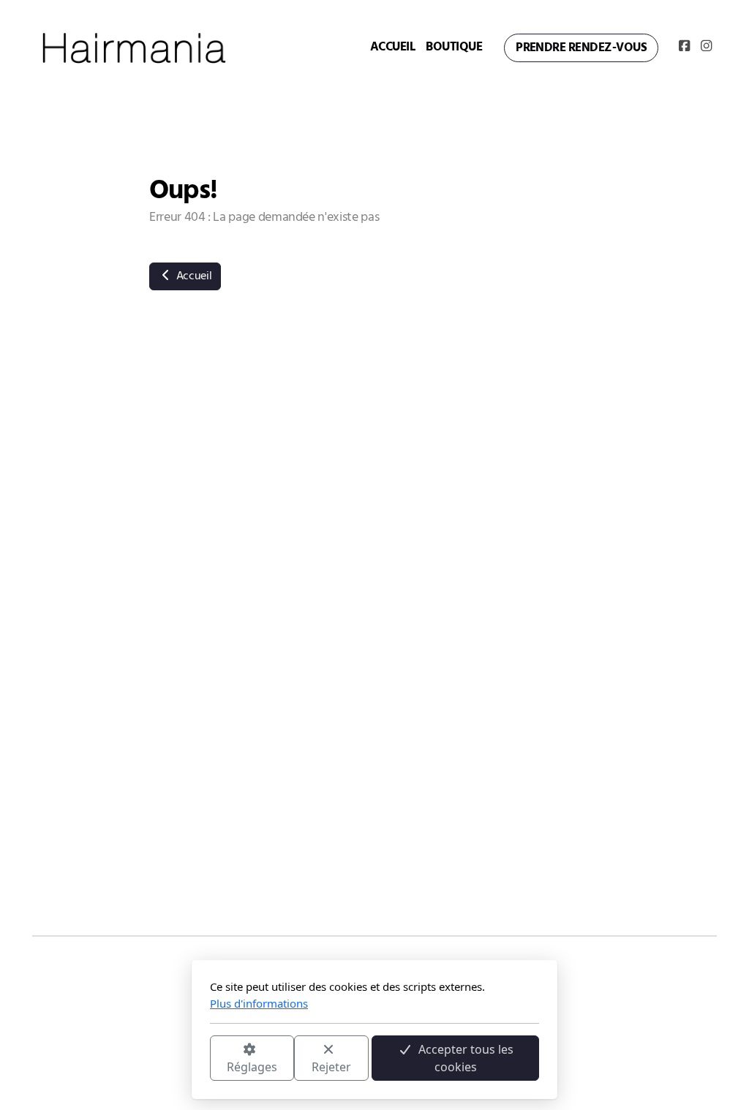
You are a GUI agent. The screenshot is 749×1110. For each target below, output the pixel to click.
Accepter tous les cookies (465, 1058)
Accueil (192, 276)
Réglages (252, 1067)
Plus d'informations (259, 1003)
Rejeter (331, 1067)
